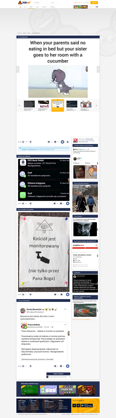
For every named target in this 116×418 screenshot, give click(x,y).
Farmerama (33, 402)
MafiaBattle (33, 403)
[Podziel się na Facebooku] (62, 142)
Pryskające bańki (21, 407)
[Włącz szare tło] (96, 6)
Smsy (19, 405)
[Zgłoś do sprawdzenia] (67, 142)
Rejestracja (46, 403)
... (67, 377)
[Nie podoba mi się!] (32, 142)
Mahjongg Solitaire (22, 409)
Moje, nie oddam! (24, 156)
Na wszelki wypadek (25, 209)
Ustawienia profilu (48, 407)
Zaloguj (24, 149)
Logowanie (46, 404)
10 (65, 377)
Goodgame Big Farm (35, 409)
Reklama (61, 403)
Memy (31, 6)
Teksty (19, 403)
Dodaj (94, 2)
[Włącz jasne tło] (95, 6)
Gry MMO (34, 400)
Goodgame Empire (35, 407)
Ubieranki (52, 6)
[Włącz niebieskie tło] (97, 6)
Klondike (32, 406)
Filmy (37, 6)
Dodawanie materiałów (49, 406)
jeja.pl (20, 33)
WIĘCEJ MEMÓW (58, 374)
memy (24, 33)
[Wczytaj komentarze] (62, 294)
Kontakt (60, 402)
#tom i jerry (85, 142)
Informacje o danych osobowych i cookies (63, 408)
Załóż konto (86, 2)
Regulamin (61, 405)
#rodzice (83, 140)
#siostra (80, 142)
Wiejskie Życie (34, 405)
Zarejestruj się (32, 149)
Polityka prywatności (63, 406)
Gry (25, 6)
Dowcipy (44, 6)
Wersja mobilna (21, 402)
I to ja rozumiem (24, 300)
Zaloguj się (79, 2)
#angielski (92, 140)
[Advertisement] (58, 124)
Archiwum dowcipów (22, 406)
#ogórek (87, 140)
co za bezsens (36, 33)
